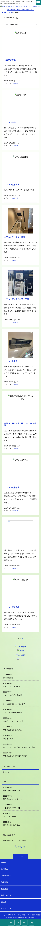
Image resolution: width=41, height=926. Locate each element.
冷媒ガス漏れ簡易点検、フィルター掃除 (20, 424)
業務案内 (4, 869)
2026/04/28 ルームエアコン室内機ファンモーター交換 (19, 745)
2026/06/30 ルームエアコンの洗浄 (11, 685)
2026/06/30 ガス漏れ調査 (8, 676)
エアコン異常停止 (11, 487)
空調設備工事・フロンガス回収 (15, 840)
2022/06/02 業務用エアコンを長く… (12, 797)
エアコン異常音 (10, 361)
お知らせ (15, 83)
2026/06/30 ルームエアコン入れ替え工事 (14, 702)
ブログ (10, 12)
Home (11, 922)
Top (31, 922)
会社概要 (4, 888)
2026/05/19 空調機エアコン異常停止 (12, 728)
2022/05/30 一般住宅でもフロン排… (12, 806)
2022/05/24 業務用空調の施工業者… (12, 823)
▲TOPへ (20, 856)
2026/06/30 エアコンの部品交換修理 (12, 693)
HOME (4, 12)
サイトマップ (6, 908)
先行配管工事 (10, 60)
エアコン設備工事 (11, 184)
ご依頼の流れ (6, 875)
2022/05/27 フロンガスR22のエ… (11, 815)
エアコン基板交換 (11, 607)
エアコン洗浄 (10, 122)
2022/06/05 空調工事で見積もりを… (12, 789)
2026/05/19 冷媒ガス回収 (8, 737)
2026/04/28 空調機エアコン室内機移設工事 (15, 754)
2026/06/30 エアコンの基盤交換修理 (12, 711)
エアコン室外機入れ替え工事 (16, 299)
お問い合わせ (6, 895)
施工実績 (4, 882)
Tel (18, 922)
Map (24, 922)
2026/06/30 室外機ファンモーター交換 (13, 719)
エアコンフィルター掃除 (14, 237)
